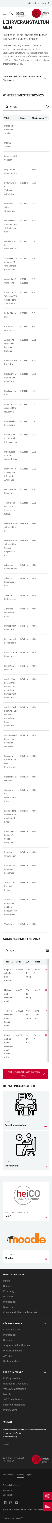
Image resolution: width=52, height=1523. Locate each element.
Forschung (8, 1291)
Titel (6, 962)
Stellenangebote (11, 1361)
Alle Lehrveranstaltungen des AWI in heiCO (24, 1074)
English (29, 1475)
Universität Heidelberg (37, 3)
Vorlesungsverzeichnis (14, 1389)
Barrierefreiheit (8, 1495)
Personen (8, 1296)
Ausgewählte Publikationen (17, 1345)
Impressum (7, 1490)
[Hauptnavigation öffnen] (6, 13)
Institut (6, 1280)
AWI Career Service (12, 1399)
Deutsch (20, 1475)
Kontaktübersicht (12, 1329)
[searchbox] (22, 106)
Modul (23, 118)
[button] (25, 1274)
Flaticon (18, 1518)
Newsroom (8, 1307)
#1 (22, 1517)
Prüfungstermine (11, 1378)
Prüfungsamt (10, 1410)
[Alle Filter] (46, 106)
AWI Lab (7, 1356)
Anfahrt (6, 1445)
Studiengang (38, 118)
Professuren (9, 1301)
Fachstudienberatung (14, 1404)
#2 (24, 1517)
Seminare (8, 1340)
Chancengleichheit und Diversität (20, 1312)
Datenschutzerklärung (11, 1485)
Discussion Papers (12, 1350)
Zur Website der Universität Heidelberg (13, 1459)
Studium (7, 1286)
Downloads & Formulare (15, 1383)
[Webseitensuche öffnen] (12, 13)
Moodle (7, 1394)
